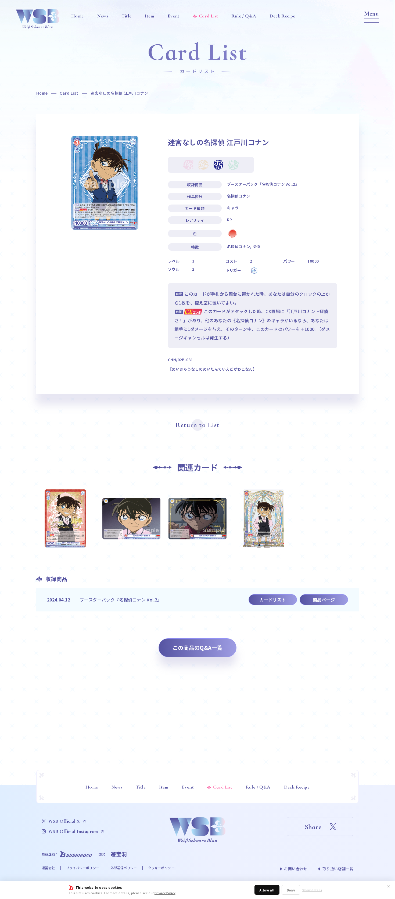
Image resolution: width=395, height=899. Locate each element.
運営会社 (48, 867)
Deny (291, 890)
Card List (69, 93)
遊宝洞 (118, 854)
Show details (312, 890)
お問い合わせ (295, 869)
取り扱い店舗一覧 (337, 869)
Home (42, 93)
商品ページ (324, 599)
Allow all (267, 890)
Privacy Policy (165, 893)
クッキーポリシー (161, 867)
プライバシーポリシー (82, 867)
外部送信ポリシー (123, 867)
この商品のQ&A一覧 (198, 647)
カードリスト (273, 599)
